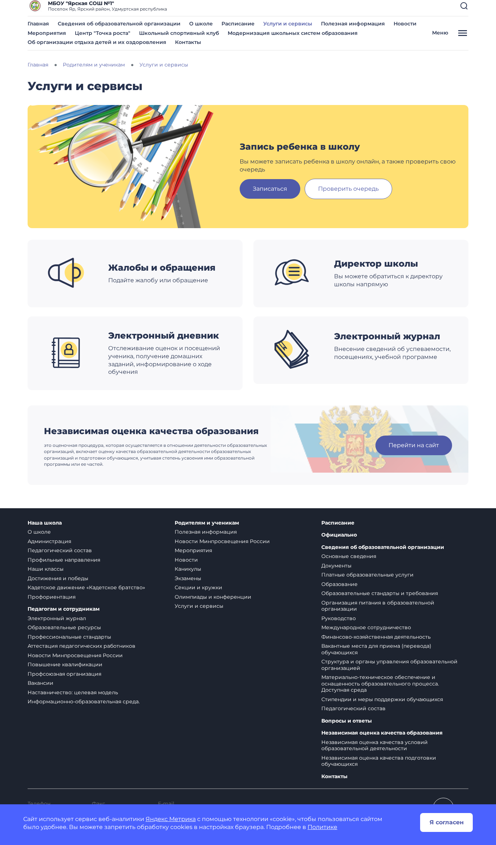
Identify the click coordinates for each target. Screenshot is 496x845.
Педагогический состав (60, 550)
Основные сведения (348, 556)
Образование (339, 584)
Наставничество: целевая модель (73, 692)
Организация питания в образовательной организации (377, 605)
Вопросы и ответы (346, 721)
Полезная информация (353, 23)
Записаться (270, 188)
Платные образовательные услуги (367, 574)
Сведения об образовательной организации (119, 23)
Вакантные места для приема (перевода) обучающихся (376, 649)
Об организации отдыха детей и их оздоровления (97, 42)
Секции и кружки (198, 587)
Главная (38, 23)
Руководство (338, 618)
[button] (464, 5)
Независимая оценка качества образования (382, 733)
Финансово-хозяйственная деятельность (376, 637)
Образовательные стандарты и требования (379, 593)
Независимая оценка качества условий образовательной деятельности (374, 745)
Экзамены (188, 578)
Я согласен (447, 822)
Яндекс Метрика (171, 819)
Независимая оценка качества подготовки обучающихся (378, 761)
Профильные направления (64, 560)
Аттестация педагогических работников (81, 646)
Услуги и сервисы (287, 23)
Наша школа (45, 523)
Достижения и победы (58, 578)
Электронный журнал (57, 618)
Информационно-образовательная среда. (84, 701)
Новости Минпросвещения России (75, 655)
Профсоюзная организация (64, 674)
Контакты (188, 42)
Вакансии (40, 683)
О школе (201, 23)
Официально (339, 535)
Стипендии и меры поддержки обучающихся (382, 699)
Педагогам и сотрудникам (63, 609)
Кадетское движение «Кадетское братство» (86, 587)
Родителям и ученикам (207, 523)
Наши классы (46, 569)
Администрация (49, 541)
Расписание (238, 23)
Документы (336, 565)
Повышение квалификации (65, 664)
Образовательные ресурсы (64, 627)
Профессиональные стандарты (69, 637)
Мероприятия (47, 33)
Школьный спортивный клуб (179, 33)
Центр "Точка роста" (102, 33)
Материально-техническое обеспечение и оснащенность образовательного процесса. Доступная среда (380, 683)
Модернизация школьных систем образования (293, 33)
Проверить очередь (348, 188)
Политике (322, 827)
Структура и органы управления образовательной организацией (389, 664)
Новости (405, 23)
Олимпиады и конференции (213, 597)
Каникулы (188, 569)
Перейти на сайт (414, 445)
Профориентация (52, 597)
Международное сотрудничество (366, 627)
